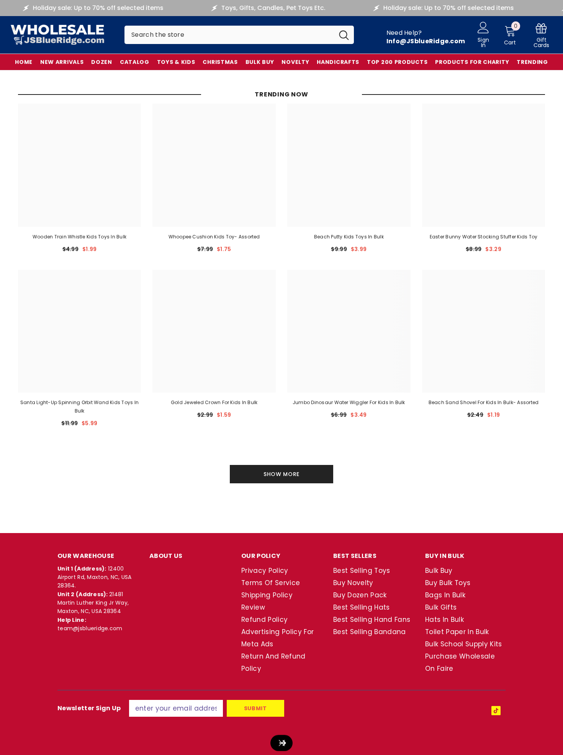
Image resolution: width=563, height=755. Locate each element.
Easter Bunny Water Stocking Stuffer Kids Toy (484, 236)
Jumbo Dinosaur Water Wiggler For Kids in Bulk (349, 402)
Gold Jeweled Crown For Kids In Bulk (214, 402)
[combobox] (229, 35)
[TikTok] (496, 710)
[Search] (239, 35)
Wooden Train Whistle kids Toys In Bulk (79, 236)
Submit (255, 708)
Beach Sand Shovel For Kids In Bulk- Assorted (484, 402)
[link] (541, 35)
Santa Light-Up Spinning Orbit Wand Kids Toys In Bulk (79, 406)
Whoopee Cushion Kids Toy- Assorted (214, 236)
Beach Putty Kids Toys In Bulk (349, 236)
